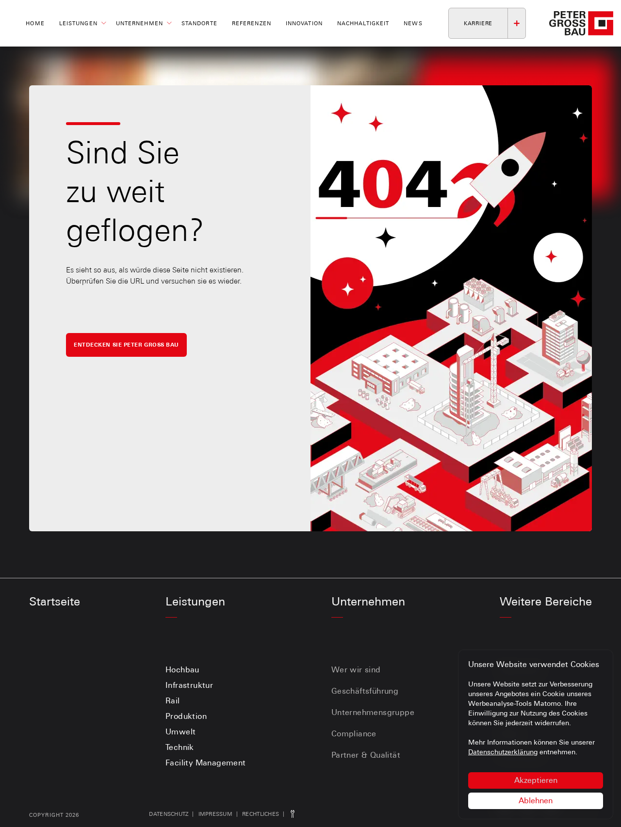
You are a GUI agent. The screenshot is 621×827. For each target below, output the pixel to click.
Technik (179, 747)
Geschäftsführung (364, 691)
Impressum (215, 814)
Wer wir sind (356, 669)
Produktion (186, 716)
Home (35, 23)
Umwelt (180, 731)
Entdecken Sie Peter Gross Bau (126, 344)
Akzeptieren (535, 780)
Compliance (353, 733)
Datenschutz (168, 814)
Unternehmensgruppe (372, 712)
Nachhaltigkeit (363, 23)
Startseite (54, 601)
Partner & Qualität (365, 755)
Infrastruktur (189, 685)
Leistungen (78, 23)
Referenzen (251, 23)
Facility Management (205, 762)
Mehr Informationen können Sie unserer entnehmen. (531, 747)
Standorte (199, 23)
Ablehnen (536, 800)
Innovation (304, 23)
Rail (172, 700)
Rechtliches (260, 814)
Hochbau (182, 669)
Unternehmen (139, 23)
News (413, 23)
